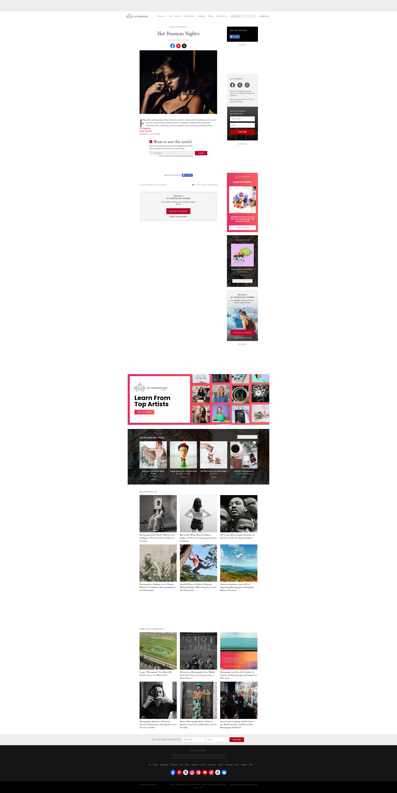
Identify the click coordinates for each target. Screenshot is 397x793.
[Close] (232, 372)
